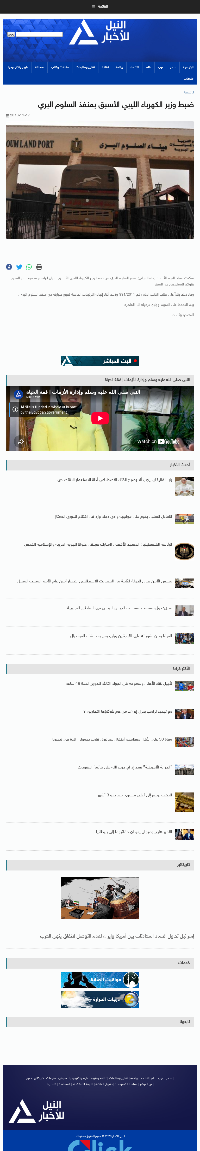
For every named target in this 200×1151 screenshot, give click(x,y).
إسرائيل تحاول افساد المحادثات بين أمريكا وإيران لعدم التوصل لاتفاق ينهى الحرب (117, 936)
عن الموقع (146, 1084)
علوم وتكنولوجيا (18, 67)
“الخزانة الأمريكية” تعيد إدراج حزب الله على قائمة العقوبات (125, 767)
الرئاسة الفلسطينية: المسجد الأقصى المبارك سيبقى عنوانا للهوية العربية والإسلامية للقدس (98, 544)
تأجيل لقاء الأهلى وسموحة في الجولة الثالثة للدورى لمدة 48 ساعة (119, 683)
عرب (161, 67)
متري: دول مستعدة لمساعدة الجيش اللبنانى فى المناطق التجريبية (119, 608)
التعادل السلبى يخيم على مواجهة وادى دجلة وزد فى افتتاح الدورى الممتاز (113, 516)
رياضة (119, 67)
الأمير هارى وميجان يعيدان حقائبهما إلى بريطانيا (134, 832)
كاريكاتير (183, 864)
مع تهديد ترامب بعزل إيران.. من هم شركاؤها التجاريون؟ (127, 711)
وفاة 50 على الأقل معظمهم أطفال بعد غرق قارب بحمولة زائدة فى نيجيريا (112, 739)
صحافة (39, 67)
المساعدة (64, 1084)
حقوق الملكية (104, 1084)
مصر (173, 67)
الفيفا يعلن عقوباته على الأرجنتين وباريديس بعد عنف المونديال (121, 636)
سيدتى (62, 1078)
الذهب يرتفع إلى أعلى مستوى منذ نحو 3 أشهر (135, 795)
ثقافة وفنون (99, 1078)
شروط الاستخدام (83, 1084)
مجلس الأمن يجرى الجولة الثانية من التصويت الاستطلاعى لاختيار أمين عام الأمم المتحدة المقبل (94, 581)
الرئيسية (188, 67)
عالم (148, 67)
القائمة (103, 6)
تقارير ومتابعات (85, 67)
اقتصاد (134, 67)
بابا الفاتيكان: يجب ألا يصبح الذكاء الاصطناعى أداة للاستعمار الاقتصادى (115, 480)
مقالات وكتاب (60, 67)
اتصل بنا (51, 1084)
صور (29, 1078)
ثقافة (105, 67)
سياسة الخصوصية (126, 1084)
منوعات (188, 79)
